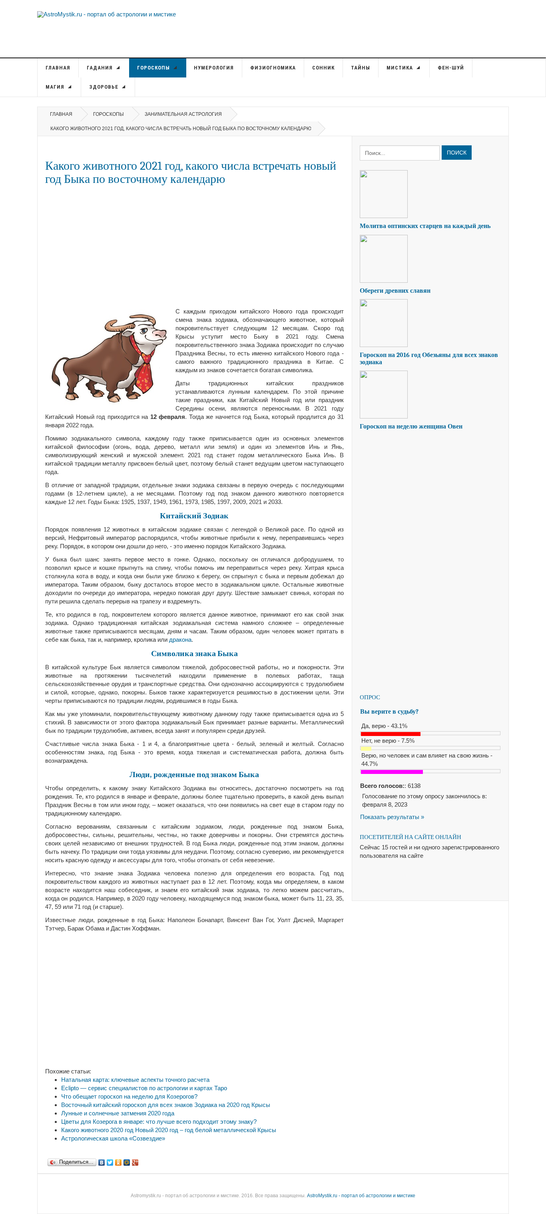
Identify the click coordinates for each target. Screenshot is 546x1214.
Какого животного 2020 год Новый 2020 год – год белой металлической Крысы (168, 1130)
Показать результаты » (392, 816)
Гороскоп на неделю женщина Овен (411, 426)
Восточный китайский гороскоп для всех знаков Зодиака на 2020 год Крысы (165, 1104)
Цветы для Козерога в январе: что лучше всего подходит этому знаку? (159, 1121)
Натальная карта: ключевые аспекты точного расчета (135, 1079)
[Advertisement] (194, 246)
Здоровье (104, 87)
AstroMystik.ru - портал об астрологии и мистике (361, 1195)
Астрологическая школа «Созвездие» (113, 1138)
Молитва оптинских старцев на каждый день (425, 226)
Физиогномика (273, 68)
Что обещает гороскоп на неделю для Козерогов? (129, 1096)
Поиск (456, 152)
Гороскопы (154, 68)
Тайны (360, 68)
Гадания (100, 68)
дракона (180, 639)
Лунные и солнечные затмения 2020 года (117, 1113)
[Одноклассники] (118, 1160)
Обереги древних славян (395, 290)
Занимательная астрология (183, 114)
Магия (56, 87)
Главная (58, 68)
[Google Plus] (135, 1160)
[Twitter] (110, 1160)
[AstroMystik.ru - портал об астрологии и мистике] (106, 13)
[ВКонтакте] (102, 1160)
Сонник (323, 68)
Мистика (400, 68)
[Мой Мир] (127, 1160)
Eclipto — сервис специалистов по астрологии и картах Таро (144, 1088)
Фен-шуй (451, 68)
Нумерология (214, 68)
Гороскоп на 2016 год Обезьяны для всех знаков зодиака (429, 358)
